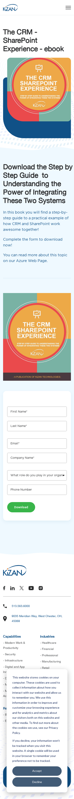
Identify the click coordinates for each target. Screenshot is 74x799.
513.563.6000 (21, 606)
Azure (21, 261)
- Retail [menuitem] (44, 667)
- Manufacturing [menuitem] (50, 661)
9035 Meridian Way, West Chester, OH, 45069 (37, 618)
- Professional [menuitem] (49, 655)
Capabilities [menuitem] (12, 636)
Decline (37, 782)
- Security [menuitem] (9, 654)
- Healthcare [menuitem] (48, 642)
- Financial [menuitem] (47, 649)
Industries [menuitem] (47, 636)
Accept (37, 771)
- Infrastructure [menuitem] (13, 660)
